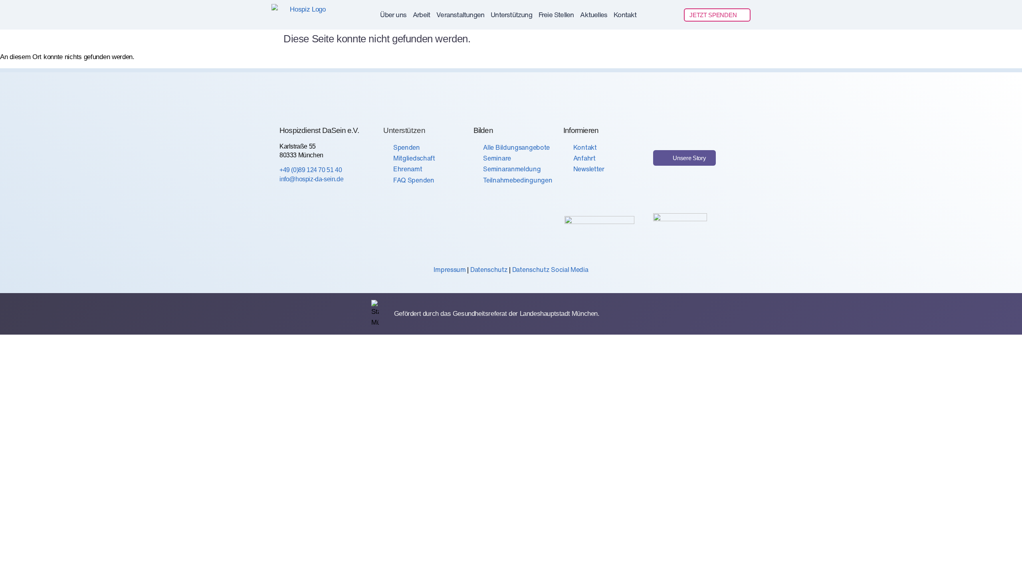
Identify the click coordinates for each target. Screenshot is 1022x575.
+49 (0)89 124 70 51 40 (310, 170)
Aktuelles (593, 15)
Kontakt (625, 15)
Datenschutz (489, 269)
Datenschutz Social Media (550, 269)
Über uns (393, 15)
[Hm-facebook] (287, 226)
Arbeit (421, 15)
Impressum (449, 269)
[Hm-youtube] (342, 226)
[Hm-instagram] (315, 226)
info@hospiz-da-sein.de (311, 179)
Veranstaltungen (460, 15)
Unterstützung (511, 15)
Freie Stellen (556, 15)
